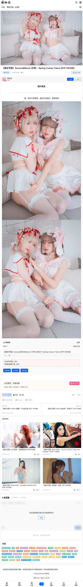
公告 (3, 7)
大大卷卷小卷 (17, 554)
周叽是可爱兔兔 (6, 554)
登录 (17, 364)
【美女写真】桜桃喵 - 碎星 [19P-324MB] (57, 485)
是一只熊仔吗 (66, 554)
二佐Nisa (57, 548)
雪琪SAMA (36, 560)
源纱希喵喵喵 (27, 557)
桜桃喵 (4, 557)
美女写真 (6, 72)
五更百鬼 (65, 548)
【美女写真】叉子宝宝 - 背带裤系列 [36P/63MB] (18, 449)
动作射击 (27, 551)
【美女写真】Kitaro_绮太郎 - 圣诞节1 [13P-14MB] (64, 409)
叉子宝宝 (70, 551)
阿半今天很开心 (26, 560)
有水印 (74, 554)
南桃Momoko (54, 551)
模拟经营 (11, 557)
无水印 (52, 554)
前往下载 (77, 72)
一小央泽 (32, 548)
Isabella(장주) (6, 548)
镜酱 (18, 560)
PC (13, 548)
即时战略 (62, 551)
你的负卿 (72, 548)
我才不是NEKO (44, 554)
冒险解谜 (4, 551)
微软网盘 (24, 370)
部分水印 (12, 560)
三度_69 (50, 548)
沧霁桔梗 (18, 557)
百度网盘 (7, 370)
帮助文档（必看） (14, 7)
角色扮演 (4, 560)
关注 (71, 79)
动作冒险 (19, 551)
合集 (76, 551)
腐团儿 (64, 557)
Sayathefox (24, 548)
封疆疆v (25, 554)
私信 (78, 79)
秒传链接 (15, 370)
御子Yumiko (33, 554)
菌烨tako (71, 557)
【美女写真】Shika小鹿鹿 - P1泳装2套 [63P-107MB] (20, 409)
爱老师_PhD (36, 557)
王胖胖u (44, 557)
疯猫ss (58, 557)
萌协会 (47, 573)
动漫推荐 (34, 551)
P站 (17, 548)
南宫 (46, 551)
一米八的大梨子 (41, 548)
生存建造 (51, 557)
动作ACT (12, 551)
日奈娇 (58, 554)
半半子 (41, 551)
